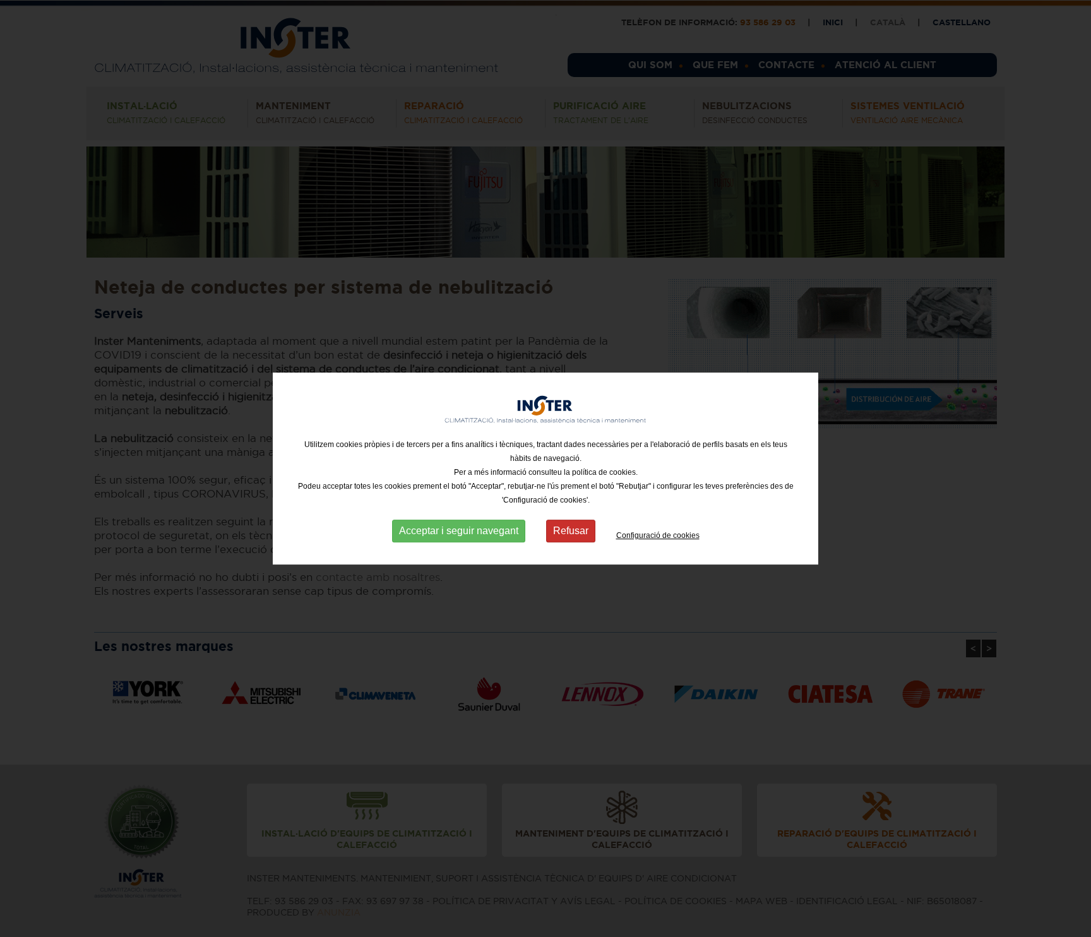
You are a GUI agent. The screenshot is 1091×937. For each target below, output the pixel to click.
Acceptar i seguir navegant (458, 530)
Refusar (570, 530)
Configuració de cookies (658, 535)
